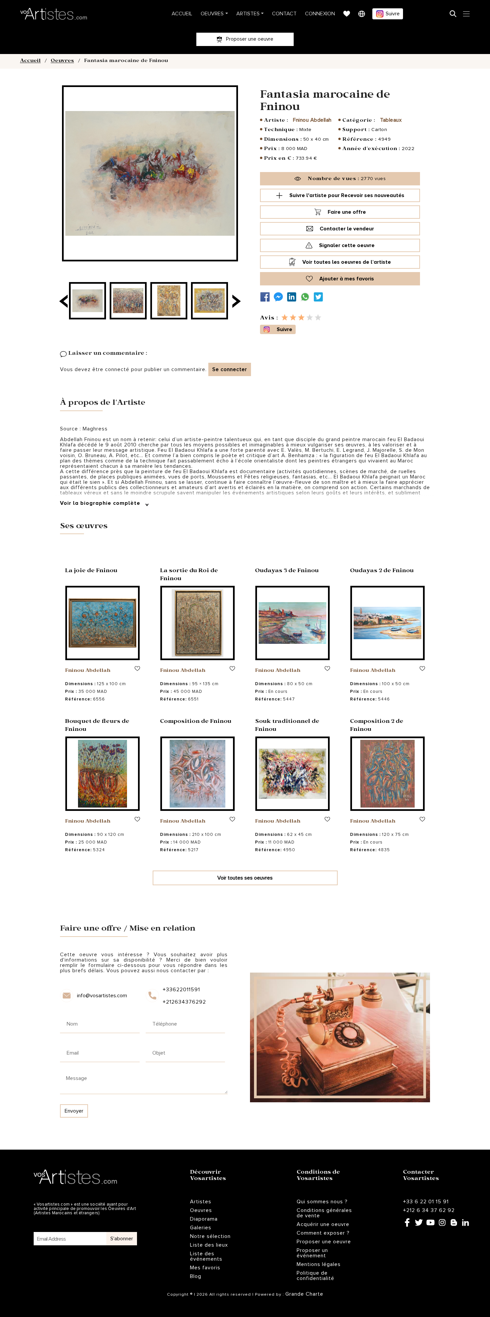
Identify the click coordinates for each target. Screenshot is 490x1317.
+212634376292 (184, 1002)
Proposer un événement (312, 1253)
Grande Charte (304, 1294)
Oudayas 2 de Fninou (382, 571)
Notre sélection (210, 1236)
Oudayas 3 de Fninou (287, 571)
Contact (284, 13)
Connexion (320, 13)
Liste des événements (206, 1256)
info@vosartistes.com (102, 995)
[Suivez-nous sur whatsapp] (306, 297)
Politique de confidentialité (315, 1275)
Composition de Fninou (195, 722)
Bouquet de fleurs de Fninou (97, 726)
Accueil (182, 13)
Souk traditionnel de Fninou (287, 726)
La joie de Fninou (91, 571)
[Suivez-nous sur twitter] (320, 297)
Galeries (200, 1227)
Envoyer (74, 1111)
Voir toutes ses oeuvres (245, 878)
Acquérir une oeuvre (323, 1224)
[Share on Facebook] (266, 297)
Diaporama (204, 1219)
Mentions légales (319, 1264)
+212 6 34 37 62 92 (429, 1210)
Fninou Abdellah (312, 120)
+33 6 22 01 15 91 (426, 1201)
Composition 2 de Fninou (376, 726)
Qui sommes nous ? (322, 1201)
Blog (195, 1276)
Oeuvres (212, 13)
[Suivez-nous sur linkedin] (293, 297)
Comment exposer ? (323, 1233)
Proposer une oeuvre (324, 1241)
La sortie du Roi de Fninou (189, 575)
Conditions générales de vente (324, 1213)
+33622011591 (181, 989)
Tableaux (391, 120)
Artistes (248, 13)
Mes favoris (205, 1267)
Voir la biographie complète (101, 503)
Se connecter (229, 369)
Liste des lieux (209, 1245)
